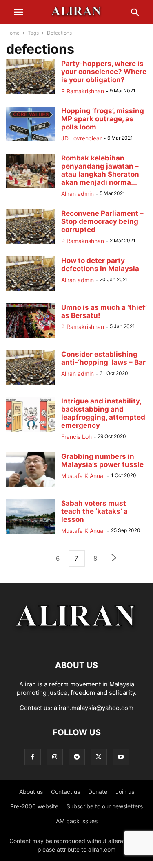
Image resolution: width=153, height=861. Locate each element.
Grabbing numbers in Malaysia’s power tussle (102, 460)
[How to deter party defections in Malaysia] (30, 290)
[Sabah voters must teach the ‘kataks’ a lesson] (30, 533)
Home (13, 33)
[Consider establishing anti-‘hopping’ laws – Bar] (30, 384)
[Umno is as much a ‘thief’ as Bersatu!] (30, 337)
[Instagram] (55, 757)
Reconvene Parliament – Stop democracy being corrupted (102, 221)
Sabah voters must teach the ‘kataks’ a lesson (94, 511)
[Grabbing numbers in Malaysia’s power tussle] (30, 486)
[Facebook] (32, 757)
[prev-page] (39, 558)
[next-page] (114, 558)
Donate (97, 791)
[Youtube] (121, 757)
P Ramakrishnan (82, 91)
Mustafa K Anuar (83, 475)
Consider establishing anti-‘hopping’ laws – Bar (103, 358)
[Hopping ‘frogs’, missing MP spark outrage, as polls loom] (30, 141)
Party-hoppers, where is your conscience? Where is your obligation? (103, 71)
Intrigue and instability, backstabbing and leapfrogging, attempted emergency (103, 413)
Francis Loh (76, 436)
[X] (99, 757)
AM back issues (77, 820)
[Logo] (76, 640)
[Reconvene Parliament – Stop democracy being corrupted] (30, 243)
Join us (124, 791)
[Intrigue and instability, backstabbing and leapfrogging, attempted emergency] (30, 431)
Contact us (65, 791)
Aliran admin (77, 193)
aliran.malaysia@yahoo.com (93, 708)
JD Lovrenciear (81, 138)
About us (31, 791)
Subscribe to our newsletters (105, 806)
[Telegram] (77, 757)
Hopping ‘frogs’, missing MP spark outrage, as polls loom (102, 119)
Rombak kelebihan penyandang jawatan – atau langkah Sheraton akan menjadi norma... (100, 170)
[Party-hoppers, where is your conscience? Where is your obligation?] (30, 93)
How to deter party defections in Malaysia (100, 264)
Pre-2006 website (34, 806)
